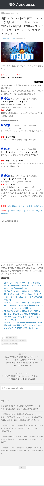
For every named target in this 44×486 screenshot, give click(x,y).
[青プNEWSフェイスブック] (24, 478)
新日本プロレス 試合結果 (9, 344)
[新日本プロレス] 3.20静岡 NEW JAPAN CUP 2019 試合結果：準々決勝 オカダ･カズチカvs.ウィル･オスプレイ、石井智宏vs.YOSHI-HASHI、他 (23, 325)
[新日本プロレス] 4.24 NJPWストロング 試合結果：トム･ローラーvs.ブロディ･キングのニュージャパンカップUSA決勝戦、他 (23, 285)
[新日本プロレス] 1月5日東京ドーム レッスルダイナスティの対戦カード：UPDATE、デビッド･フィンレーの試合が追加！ (22, 428)
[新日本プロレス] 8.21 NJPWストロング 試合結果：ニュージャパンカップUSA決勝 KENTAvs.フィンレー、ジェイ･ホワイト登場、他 (23, 305)
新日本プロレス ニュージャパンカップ (13, 341)
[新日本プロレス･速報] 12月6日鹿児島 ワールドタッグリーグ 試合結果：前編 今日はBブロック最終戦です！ (22, 451)
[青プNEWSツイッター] (19, 478)
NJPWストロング (11, 337)
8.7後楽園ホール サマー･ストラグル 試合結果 (25, 206)
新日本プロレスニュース (10, 13)
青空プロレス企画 (9, 39)
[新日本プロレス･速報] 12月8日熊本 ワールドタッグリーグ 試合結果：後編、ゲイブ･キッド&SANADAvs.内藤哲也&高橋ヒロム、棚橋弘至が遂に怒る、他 (22, 417)
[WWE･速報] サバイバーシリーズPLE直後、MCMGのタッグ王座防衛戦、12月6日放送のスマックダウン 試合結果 (22, 439)
